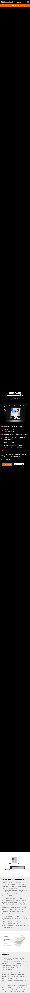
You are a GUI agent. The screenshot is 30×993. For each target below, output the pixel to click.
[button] (4, 413)
